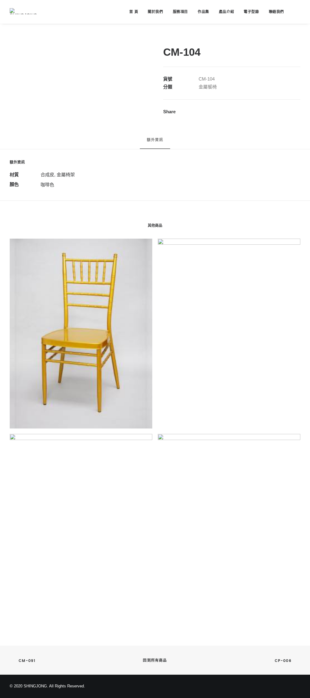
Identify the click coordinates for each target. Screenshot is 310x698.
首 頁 (133, 12)
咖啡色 (47, 184)
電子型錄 (251, 12)
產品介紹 (226, 12)
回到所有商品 (155, 660)
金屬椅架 (66, 174)
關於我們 (155, 12)
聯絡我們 (276, 12)
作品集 (203, 12)
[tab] (155, 142)
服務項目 (180, 12)
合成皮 (47, 174)
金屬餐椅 (208, 86)
